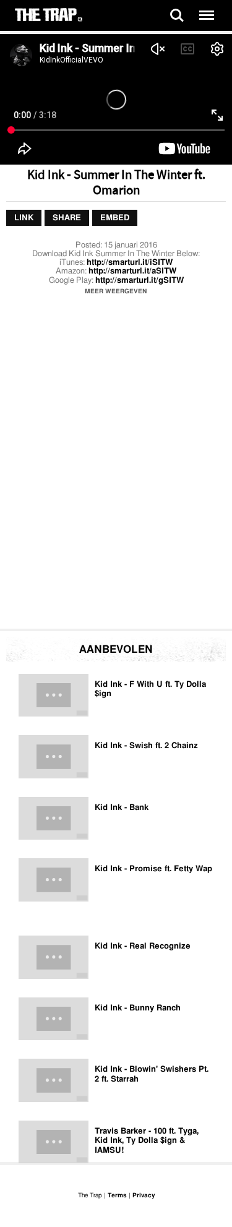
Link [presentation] (23, 218)
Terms (117, 1195)
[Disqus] (116, 465)
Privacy (143, 1195)
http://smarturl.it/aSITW (132, 271)
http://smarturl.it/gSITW (139, 281)
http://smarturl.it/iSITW (130, 263)
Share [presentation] (67, 218)
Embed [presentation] (114, 218)
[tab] (23, 218)
